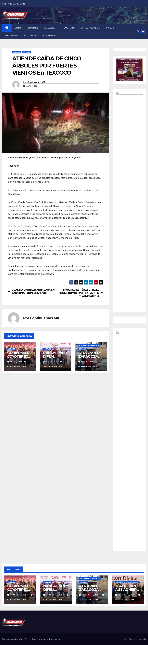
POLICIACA (30, 35)
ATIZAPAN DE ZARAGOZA (89, 345)
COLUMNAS (50, 35)
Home (123, 639)
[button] (138, 31)
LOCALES (50, 28)
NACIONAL (11, 35)
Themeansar (54, 639)
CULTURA (69, 28)
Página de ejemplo (137, 639)
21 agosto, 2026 (19, 595)
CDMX (18, 28)
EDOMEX (33, 28)
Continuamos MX (36, 82)
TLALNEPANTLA (132, 582)
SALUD (110, 28)
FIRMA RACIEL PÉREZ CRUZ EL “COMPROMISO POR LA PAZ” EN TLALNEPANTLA (79, 293)
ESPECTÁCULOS (90, 28)
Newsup (41, 639)
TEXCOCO (26, 52)
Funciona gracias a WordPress (16, 639)
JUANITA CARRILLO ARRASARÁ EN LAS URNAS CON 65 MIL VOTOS (33, 291)
